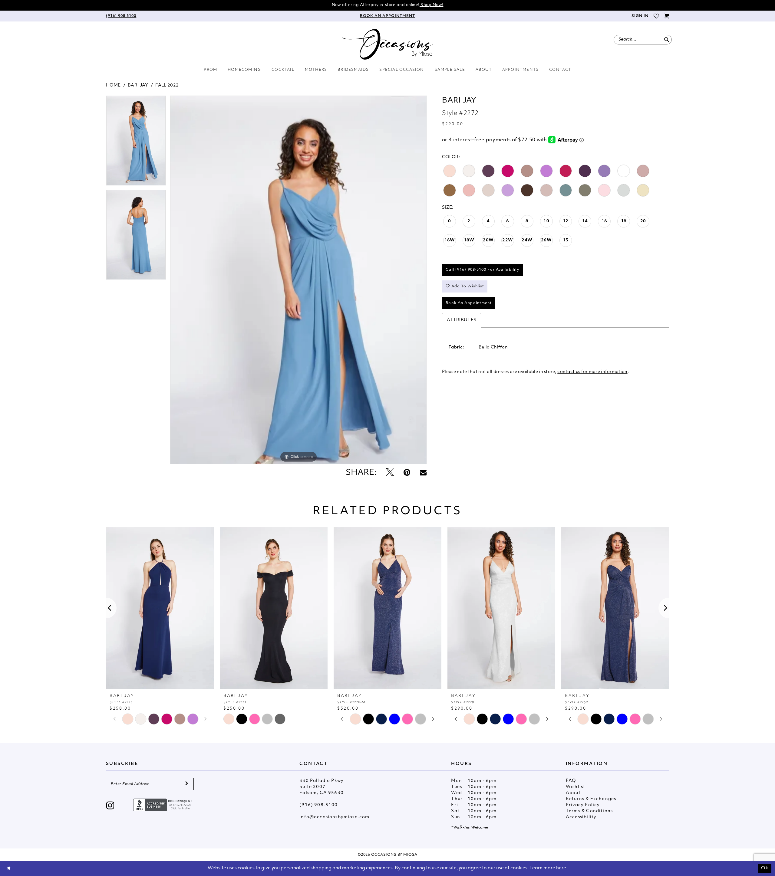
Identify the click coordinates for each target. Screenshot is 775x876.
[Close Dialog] (9, 868)
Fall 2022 (167, 85)
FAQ (571, 781)
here (561, 868)
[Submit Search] (666, 39)
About (573, 793)
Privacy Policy (583, 805)
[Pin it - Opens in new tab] (407, 473)
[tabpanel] (136, 143)
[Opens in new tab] (163, 805)
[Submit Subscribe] (187, 784)
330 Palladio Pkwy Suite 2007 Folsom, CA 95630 (321, 787)
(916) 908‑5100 (318, 805)
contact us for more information (592, 372)
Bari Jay (138, 85)
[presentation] (160, 608)
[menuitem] (121, 16)
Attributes (461, 320)
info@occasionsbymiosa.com (334, 817)
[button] (639, 16)
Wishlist (575, 787)
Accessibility (581, 817)
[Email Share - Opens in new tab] (423, 473)
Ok (764, 868)
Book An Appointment (469, 303)
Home (113, 85)
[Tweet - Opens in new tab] (390, 473)
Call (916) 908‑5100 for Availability (482, 270)
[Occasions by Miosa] (387, 44)
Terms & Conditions (589, 811)
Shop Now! (432, 5)
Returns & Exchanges (591, 799)
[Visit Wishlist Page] (656, 16)
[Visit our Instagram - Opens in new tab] (110, 806)
